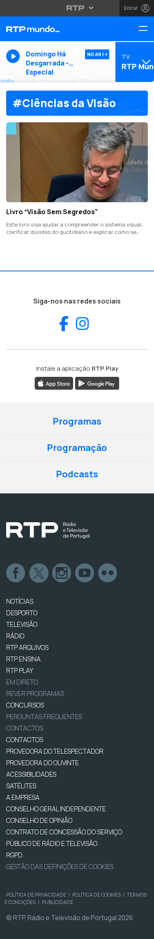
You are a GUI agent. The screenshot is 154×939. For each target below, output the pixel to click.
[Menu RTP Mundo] (146, 29)
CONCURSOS (25, 705)
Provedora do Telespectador (54, 751)
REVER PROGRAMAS (35, 693)
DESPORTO (21, 612)
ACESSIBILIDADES (31, 774)
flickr (108, 573)
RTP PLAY (19, 670)
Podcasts (77, 474)
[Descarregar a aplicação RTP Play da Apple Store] (54, 382)
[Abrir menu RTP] (77, 8)
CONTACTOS (24, 739)
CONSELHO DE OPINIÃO (39, 820)
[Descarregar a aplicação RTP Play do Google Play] (97, 382)
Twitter (39, 573)
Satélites (21, 785)
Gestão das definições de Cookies (59, 866)
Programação (77, 447)
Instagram (62, 573)
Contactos (24, 728)
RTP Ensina (23, 658)
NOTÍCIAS (19, 601)
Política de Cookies (96, 894)
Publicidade (57, 902)
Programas (77, 421)
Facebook (16, 573)
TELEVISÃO (21, 624)
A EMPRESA (22, 797)
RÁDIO (15, 635)
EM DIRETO (22, 682)
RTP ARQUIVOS (27, 647)
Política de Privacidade (36, 894)
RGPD (14, 855)
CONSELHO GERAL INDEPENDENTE (56, 808)
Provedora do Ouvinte (42, 762)
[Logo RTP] (48, 530)
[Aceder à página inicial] (51, 28)
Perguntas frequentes (44, 716)
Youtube (85, 573)
